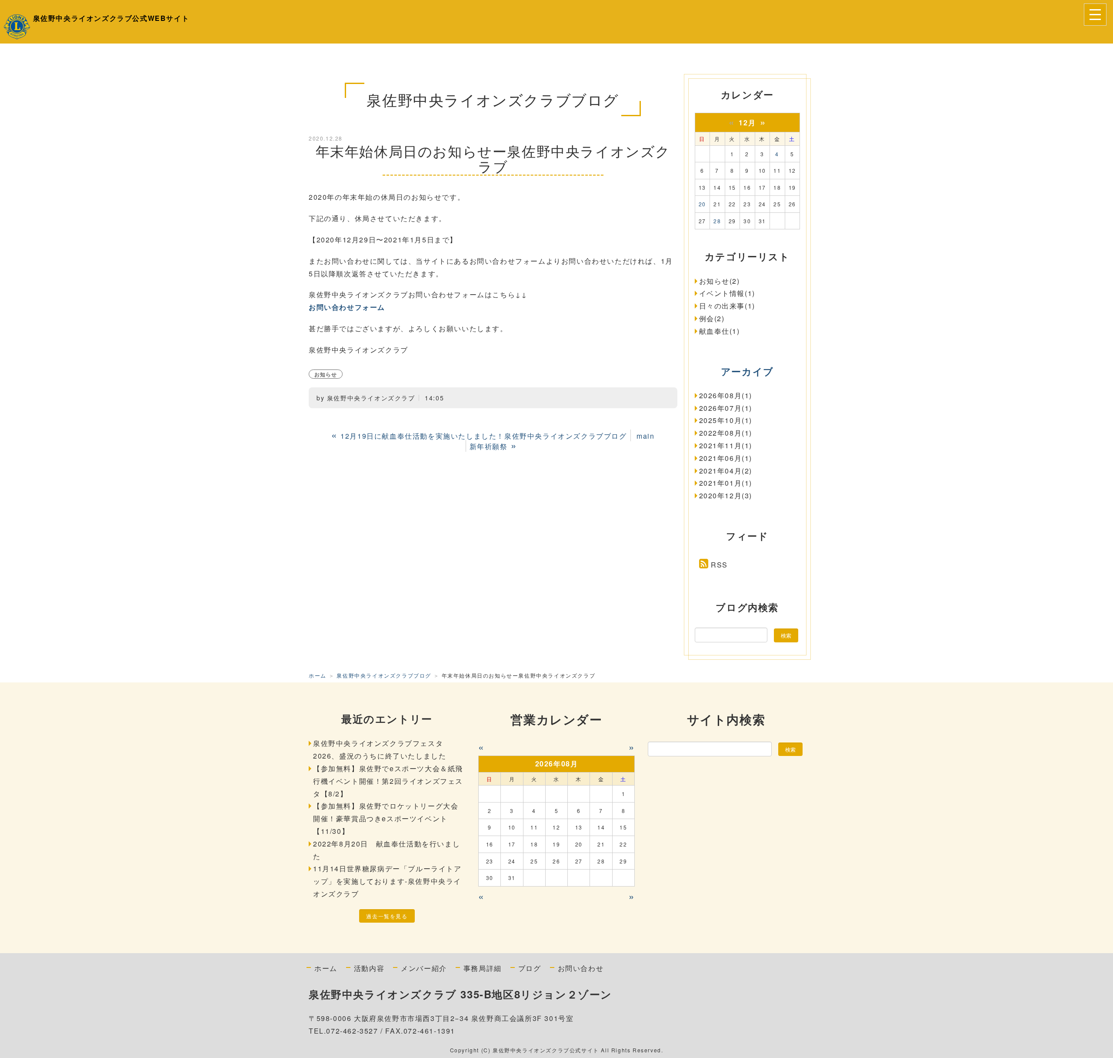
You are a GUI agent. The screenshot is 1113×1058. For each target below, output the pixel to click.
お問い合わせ (581, 968)
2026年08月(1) (726, 395)
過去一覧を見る (386, 916)
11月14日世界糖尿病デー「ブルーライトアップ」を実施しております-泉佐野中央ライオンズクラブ (387, 881)
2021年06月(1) (726, 458)
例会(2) (712, 318)
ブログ (529, 968)
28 (717, 221)
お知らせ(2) (719, 281)
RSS (719, 565)
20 (702, 204)
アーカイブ (747, 371)
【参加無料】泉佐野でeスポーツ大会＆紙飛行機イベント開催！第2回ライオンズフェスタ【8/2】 (388, 781)
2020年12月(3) (726, 495)
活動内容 (369, 968)
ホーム (318, 675)
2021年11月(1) (726, 445)
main (645, 436)
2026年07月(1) (726, 408)
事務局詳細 (482, 968)
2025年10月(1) (726, 420)
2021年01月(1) (726, 483)
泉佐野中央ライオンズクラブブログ (384, 675)
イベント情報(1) (727, 293)
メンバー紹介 (424, 968)
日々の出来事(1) (727, 306)
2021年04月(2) (726, 471)
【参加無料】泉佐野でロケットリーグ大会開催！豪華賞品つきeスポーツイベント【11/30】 (385, 818)
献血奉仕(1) (719, 331)
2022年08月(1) (726, 433)
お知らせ (325, 374)
